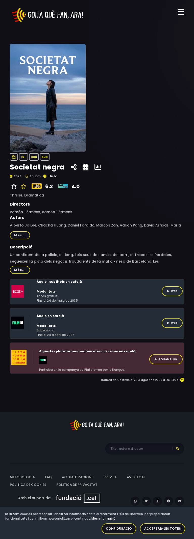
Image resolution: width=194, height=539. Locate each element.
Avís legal (136, 477)
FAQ (48, 477)
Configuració (119, 528)
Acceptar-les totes (162, 528)
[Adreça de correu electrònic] (179, 501)
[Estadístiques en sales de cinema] (97, 167)
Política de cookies (28, 484)
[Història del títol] (85, 167)
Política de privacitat (76, 484)
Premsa (110, 477)
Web (174, 291)
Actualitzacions (77, 477)
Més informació (103, 518)
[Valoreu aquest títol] (22, 186)
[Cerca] (177, 448)
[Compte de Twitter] (146, 501)
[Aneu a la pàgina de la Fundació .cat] (78, 497)
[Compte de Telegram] (168, 501)
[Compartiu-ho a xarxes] (74, 167)
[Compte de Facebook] (135, 501)
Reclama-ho (168, 359)
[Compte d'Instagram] (157, 501)
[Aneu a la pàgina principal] (48, 14)
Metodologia (22, 477)
